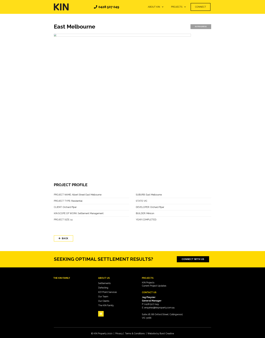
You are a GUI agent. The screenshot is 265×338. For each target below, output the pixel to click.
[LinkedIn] (101, 314)
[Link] (61, 6)
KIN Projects (148, 282)
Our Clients (103, 301)
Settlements (104, 283)
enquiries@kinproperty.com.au (159, 307)
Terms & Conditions (135, 333)
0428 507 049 (151, 304)
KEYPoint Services (107, 292)
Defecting (103, 287)
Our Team (103, 296)
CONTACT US (149, 292)
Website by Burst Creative (160, 333)
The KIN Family (106, 305)
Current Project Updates (154, 285)
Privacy (119, 333)
